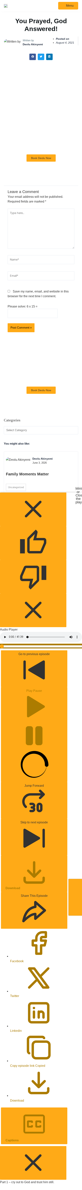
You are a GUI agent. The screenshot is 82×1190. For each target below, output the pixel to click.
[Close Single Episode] (33, 1163)
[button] (32, 57)
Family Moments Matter (27, 474)
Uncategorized (16, 487)
